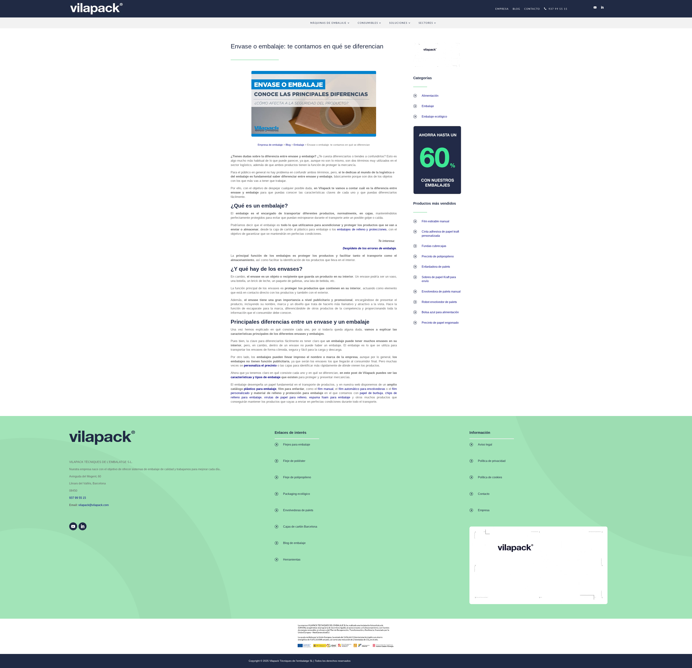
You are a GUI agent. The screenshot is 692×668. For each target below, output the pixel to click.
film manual (325, 389)
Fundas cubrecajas (434, 246)
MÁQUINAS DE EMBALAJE (328, 23)
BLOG (516, 8)
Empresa (483, 510)
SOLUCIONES (398, 23)
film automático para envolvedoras (362, 389)
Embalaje (299, 144)
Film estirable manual (435, 221)
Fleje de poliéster (294, 460)
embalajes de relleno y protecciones (361, 229)
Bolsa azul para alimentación (440, 312)
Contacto (483, 493)
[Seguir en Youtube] (595, 7)
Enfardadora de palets (436, 266)
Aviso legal (485, 444)
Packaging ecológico (296, 493)
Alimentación (430, 95)
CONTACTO (532, 8)
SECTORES (426, 23)
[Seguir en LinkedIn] (602, 7)
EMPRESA (502, 8)
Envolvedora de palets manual (441, 291)
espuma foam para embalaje (329, 397)
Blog (288, 144)
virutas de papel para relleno (285, 397)
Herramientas (291, 559)
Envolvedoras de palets (298, 510)
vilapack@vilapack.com (93, 505)
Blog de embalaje (294, 543)
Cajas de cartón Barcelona (300, 526)
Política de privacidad (491, 460)
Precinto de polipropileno (438, 256)
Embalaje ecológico (434, 116)
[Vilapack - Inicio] (96, 9)
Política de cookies (490, 477)
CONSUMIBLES (368, 23)
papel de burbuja (371, 393)
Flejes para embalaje (296, 444)
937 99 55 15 (558, 8)
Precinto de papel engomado (440, 322)
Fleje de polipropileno (297, 477)
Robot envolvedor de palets (439, 301)
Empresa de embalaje (270, 144)
